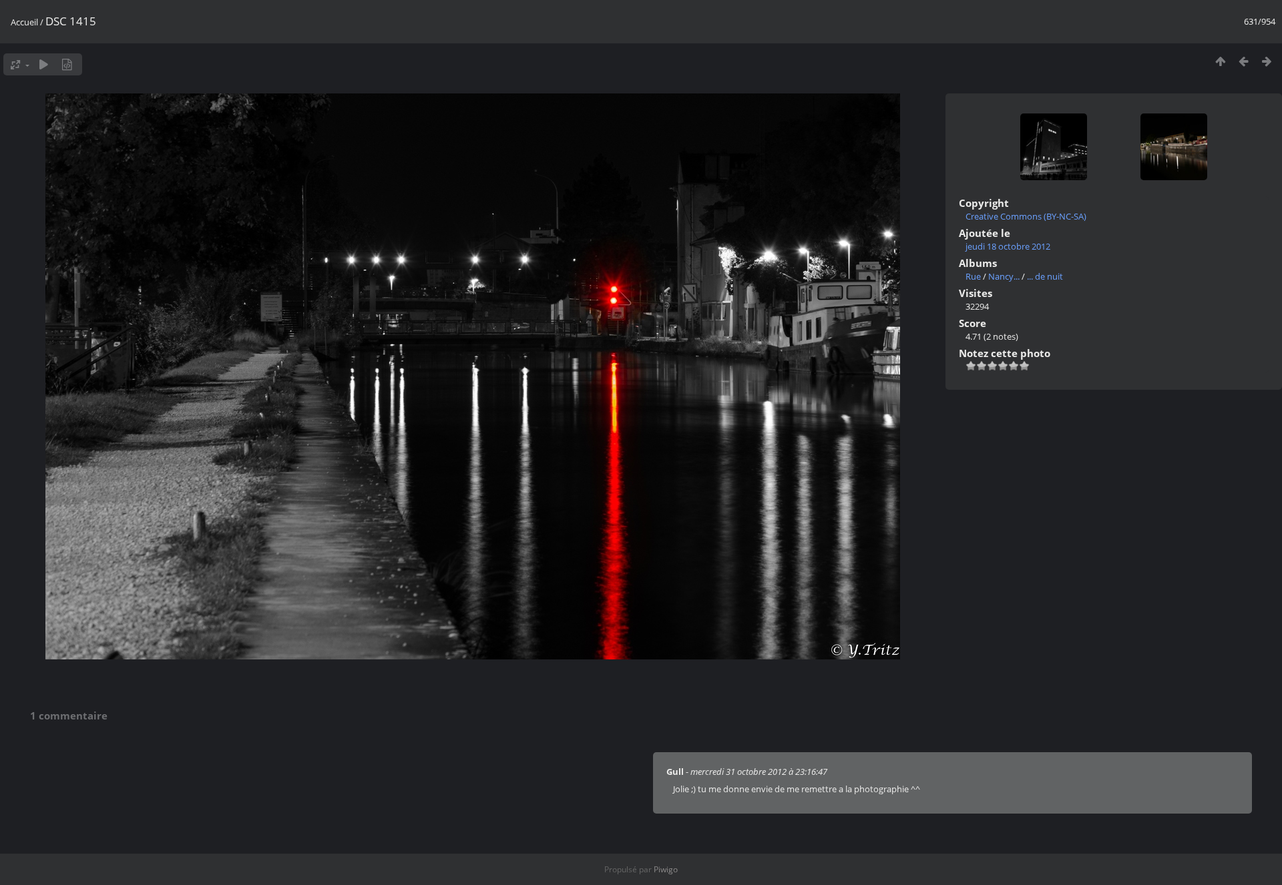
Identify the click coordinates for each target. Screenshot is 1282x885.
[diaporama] (43, 64)
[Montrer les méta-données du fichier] (67, 64)
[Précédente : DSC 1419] (1243, 61)
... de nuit (1045, 276)
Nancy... (1004, 276)
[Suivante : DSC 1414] (1267, 61)
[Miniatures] (1220, 61)
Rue (973, 276)
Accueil (24, 22)
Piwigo (666, 869)
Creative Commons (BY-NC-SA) (1026, 216)
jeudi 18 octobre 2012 (1008, 246)
